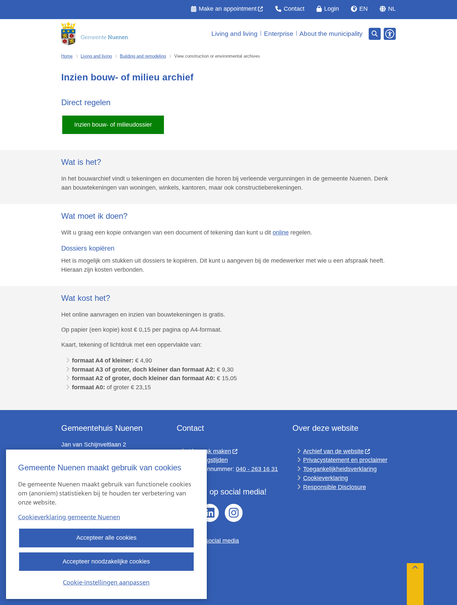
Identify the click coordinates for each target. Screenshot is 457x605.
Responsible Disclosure (334, 487)
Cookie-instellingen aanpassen (106, 582)
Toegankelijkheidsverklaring (340, 469)
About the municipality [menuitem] (331, 33)
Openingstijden (208, 460)
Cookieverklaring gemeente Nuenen (69, 517)
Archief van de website (333, 451)
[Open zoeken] (375, 34)
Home (67, 56)
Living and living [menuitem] (234, 33)
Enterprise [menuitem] (278, 33)
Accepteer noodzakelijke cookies (106, 561)
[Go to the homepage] (94, 34)
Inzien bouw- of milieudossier (113, 124)
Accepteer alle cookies (106, 538)
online (281, 232)
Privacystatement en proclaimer (345, 460)
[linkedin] (210, 513)
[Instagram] (234, 513)
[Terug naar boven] (415, 584)
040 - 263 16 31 (257, 469)
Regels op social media (208, 540)
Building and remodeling (143, 56)
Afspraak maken (209, 451)
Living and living (96, 56)
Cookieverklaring (325, 478)
